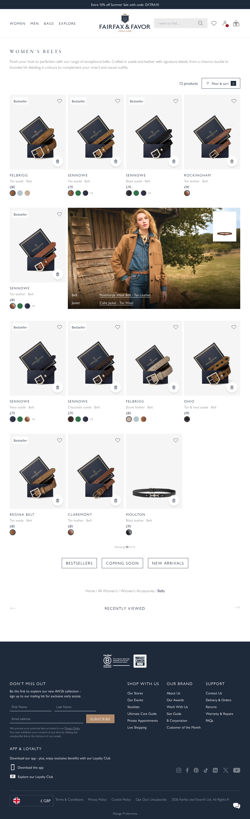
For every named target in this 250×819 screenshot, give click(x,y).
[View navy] (85, 193)
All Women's (108, 590)
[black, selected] (129, 193)
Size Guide (174, 713)
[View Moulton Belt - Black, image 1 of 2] (154, 471)
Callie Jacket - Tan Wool (116, 302)
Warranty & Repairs (219, 713)
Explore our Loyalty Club (35, 776)
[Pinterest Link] (196, 770)
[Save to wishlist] (59, 101)
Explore (67, 23)
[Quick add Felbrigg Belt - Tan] (57, 161)
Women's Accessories (138, 590)
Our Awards (175, 699)
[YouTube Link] (236, 770)
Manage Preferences (125, 813)
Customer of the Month (184, 727)
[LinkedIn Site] (215, 770)
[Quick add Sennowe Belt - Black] (173, 161)
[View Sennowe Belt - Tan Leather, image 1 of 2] (38, 245)
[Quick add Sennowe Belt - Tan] (115, 161)
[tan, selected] (13, 193)
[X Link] (225, 770)
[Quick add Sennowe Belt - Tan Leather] (57, 274)
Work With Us (177, 706)
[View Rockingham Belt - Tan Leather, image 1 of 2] (212, 132)
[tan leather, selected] (187, 193)
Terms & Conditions (69, 799)
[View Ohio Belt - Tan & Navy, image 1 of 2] (212, 358)
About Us (173, 692)
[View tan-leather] (27, 419)
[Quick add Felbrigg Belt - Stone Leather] (173, 387)
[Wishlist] (214, 23)
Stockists (133, 706)
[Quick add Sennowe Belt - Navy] (57, 387)
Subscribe (100, 718)
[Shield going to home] (121, 23)
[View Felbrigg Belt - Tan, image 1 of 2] (38, 132)
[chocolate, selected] (71, 419)
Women (18, 23)
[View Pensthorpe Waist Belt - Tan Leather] (224, 227)
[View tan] (143, 419)
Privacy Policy (72, 728)
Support (215, 683)
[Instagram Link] (178, 770)
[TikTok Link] (206, 770)
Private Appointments (142, 720)
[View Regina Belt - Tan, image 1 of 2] (38, 471)
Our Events (135, 699)
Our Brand (180, 683)
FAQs (209, 720)
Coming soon (122, 563)
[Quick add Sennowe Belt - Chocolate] (115, 387)
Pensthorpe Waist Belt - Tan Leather (125, 294)
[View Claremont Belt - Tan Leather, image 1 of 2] (96, 471)
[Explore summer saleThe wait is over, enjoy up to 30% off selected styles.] (154, 258)
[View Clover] (78, 193)
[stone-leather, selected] (129, 419)
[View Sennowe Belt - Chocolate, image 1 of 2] (96, 358)
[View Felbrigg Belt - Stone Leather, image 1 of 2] (154, 358)
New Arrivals (168, 563)
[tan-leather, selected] (13, 306)
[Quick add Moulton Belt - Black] (173, 500)
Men (35, 23)
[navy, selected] (13, 419)
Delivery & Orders (218, 699)
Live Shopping (136, 727)
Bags (49, 23)
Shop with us (143, 683)
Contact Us (214, 692)
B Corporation (177, 720)
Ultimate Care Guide (142, 713)
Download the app (30, 767)
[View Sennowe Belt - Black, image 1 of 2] (154, 132)
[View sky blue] (20, 193)
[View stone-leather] (27, 193)
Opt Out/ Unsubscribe (151, 799)
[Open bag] (236, 23)
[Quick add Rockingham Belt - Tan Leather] (232, 161)
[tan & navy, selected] (187, 419)
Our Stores (135, 692)
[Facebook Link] (187, 770)
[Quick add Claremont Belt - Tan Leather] (115, 500)
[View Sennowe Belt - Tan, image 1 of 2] (96, 132)
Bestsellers (79, 563)
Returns (211, 706)
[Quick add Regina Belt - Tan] (57, 500)
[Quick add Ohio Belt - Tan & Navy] (232, 387)
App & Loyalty (26, 748)
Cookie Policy (121, 799)
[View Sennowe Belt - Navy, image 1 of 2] (38, 358)
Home (90, 590)
